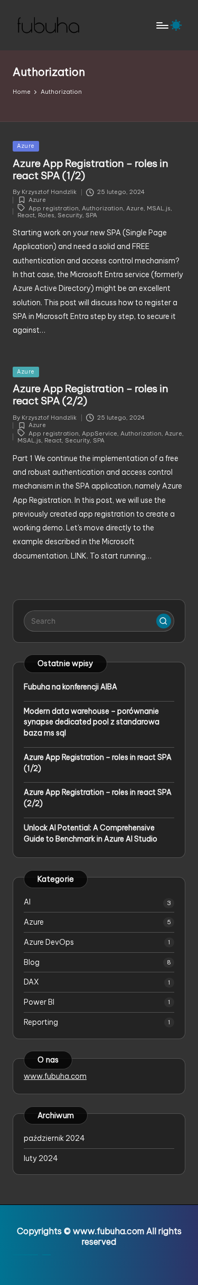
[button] (163, 621)
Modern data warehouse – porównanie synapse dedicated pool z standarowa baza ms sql (91, 722)
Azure (26, 146)
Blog (32, 962)
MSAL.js (159, 207)
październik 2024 (54, 1138)
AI (27, 902)
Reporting (41, 1022)
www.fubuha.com (55, 1076)
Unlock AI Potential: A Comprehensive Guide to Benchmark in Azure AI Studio (90, 833)
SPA (91, 215)
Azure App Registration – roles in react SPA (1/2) (90, 169)
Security (70, 215)
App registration (54, 207)
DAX (31, 982)
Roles (46, 215)
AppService (99, 433)
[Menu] (161, 25)
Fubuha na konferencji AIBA (70, 687)
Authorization (102, 207)
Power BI (39, 1002)
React (26, 215)
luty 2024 (41, 1158)
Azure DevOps (49, 942)
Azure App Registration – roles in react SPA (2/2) (90, 394)
